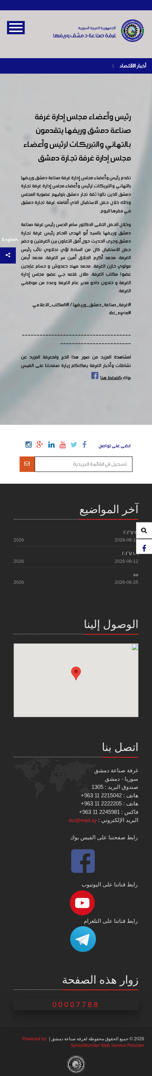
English (10, 239)
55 (135, 575)
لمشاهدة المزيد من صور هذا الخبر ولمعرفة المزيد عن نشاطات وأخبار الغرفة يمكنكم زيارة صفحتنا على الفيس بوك (76, 367)
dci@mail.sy (83, 820)
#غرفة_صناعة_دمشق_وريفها (102, 305)
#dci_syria (120, 313)
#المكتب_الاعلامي (50, 305)
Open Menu (16, 27)
